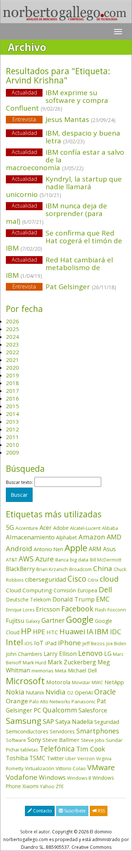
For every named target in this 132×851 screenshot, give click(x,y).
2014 (12, 413)
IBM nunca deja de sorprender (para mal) (56, 213)
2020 (12, 367)
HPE (39, 631)
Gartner (53, 620)
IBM (102, 631)
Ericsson (48, 609)
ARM (95, 549)
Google (80, 619)
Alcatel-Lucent (85, 528)
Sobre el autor (35, 832)
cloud (109, 579)
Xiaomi (30, 786)
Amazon (91, 536)
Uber (70, 758)
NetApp (114, 682)
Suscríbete (74, 811)
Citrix (93, 580)
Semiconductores (27, 731)
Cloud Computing (29, 590)
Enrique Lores (20, 610)
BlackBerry (20, 569)
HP (26, 631)
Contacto (42, 811)
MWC (97, 682)
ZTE (60, 786)
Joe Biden (116, 643)
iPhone (69, 642)
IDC (115, 631)
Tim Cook (90, 748)
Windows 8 (79, 778)
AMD (114, 536)
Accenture (26, 528)
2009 (12, 452)
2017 (12, 390)
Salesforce (92, 710)
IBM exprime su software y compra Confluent (57, 100)
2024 (12, 336)
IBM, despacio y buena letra (82, 137)
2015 (12, 406)
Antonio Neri (48, 549)
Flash (100, 610)
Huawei (72, 631)
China (102, 568)
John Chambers (24, 653)
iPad (50, 643)
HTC (52, 632)
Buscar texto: (19, 482)
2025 (12, 329)
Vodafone (21, 777)
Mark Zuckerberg (72, 662)
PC (37, 710)
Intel (14, 642)
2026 (12, 321)
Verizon (86, 758)
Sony (34, 739)
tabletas (29, 749)
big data (79, 559)
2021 (12, 359)
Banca (62, 559)
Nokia (15, 691)
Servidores (62, 731)
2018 (12, 383)
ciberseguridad (45, 579)
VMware (101, 767)
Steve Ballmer (61, 739)
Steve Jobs (92, 740)
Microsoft (25, 681)
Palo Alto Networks (49, 702)
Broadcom (80, 569)
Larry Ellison (60, 654)
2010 (12, 444)
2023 (12, 344)
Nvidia (55, 691)
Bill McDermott (105, 560)
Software (16, 740)
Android (19, 548)
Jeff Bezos (93, 643)
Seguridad (106, 721)
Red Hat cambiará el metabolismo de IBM (59, 267)
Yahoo (47, 786)
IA (90, 631)
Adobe (61, 527)
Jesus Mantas (63, 119)
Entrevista (24, 119)
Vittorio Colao (71, 768)
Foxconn (116, 610)
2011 (12, 437)
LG (107, 653)
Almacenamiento (30, 537)
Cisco (76, 579)
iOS (29, 643)
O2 (70, 693)
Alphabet (66, 537)
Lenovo (90, 653)
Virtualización (39, 768)
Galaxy (33, 621)
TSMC (37, 758)
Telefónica (57, 749)
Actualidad (24, 92)
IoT (39, 643)
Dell (105, 589)
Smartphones (97, 730)
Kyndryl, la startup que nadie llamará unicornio (64, 186)
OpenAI (84, 692)
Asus (109, 549)
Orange (17, 701)
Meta (60, 670)
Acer (46, 528)
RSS (101, 811)
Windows (52, 777)
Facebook (77, 609)
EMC (103, 599)
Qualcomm (60, 709)
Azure (44, 559)
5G (10, 527)
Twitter (55, 758)
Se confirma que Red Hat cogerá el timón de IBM (64, 240)
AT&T (11, 559)
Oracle (105, 692)
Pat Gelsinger (64, 286)
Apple (76, 548)
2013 (12, 421)
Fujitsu (15, 621)
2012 (12, 429)
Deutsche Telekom (28, 599)
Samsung (23, 720)
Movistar (81, 682)
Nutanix (35, 692)
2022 (12, 352)
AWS (26, 559)
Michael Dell (82, 670)
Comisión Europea (75, 590)
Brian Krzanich (52, 569)
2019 (12, 375)
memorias (43, 670)
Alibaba (110, 528)
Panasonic (83, 701)
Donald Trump (73, 599)
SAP (48, 721)
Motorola (58, 682)
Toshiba (17, 758)
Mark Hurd (34, 662)
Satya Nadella (74, 722)
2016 (12, 398)
